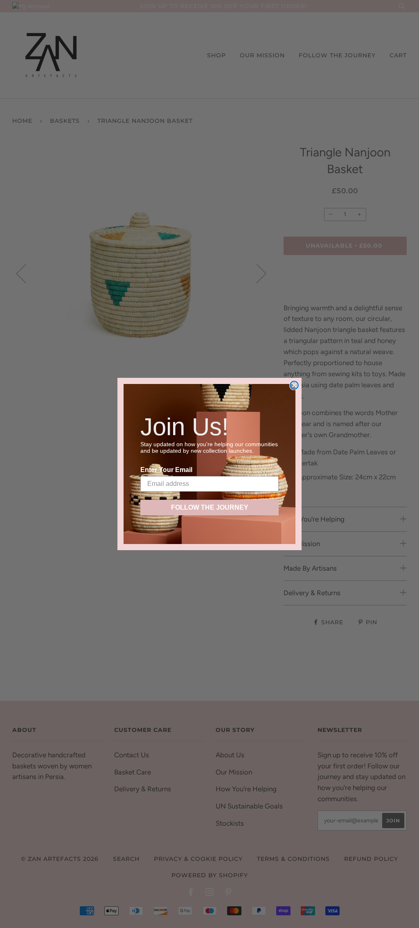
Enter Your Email (166, 469)
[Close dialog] (294, 385)
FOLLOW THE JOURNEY (209, 507)
